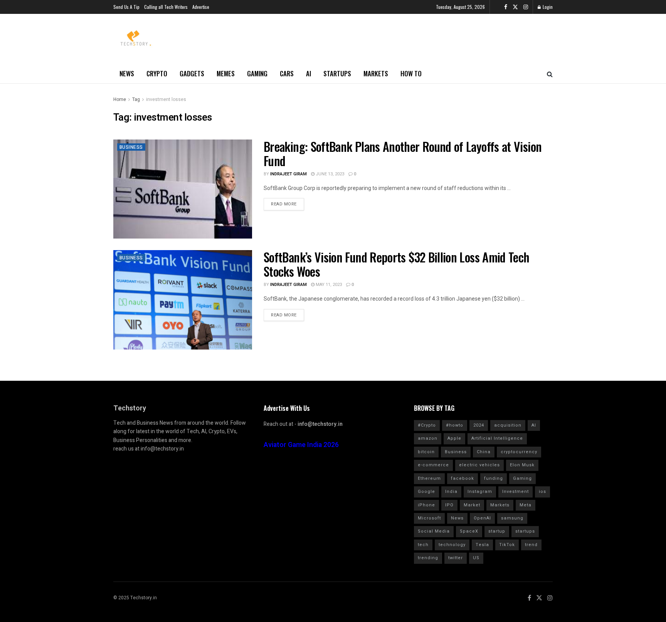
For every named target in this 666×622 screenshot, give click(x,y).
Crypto (156, 73)
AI (308, 73)
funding (493, 478)
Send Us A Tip (126, 6)
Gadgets (192, 73)
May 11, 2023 (328, 284)
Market (472, 505)
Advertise (200, 6)
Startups (337, 73)
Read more (284, 204)
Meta (525, 505)
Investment (515, 491)
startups (525, 531)
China (484, 452)
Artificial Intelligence (497, 438)
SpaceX (469, 531)
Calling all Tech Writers (166, 6)
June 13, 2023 (329, 174)
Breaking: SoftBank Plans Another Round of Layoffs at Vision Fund (403, 153)
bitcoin (426, 452)
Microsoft (429, 518)
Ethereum (429, 478)
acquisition (507, 425)
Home (119, 99)
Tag (136, 99)
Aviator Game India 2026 (301, 445)
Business (131, 147)
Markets (375, 73)
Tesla (482, 544)
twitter (455, 558)
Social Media (434, 531)
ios (542, 491)
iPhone (426, 505)
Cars (287, 73)
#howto (454, 425)
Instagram (480, 491)
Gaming (257, 73)
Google (426, 491)
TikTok (507, 544)
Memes (226, 73)
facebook (462, 478)
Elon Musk (522, 465)
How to (411, 73)
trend (531, 544)
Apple (454, 438)
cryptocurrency (519, 452)
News (126, 73)
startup (496, 531)
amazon (427, 438)
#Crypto (427, 425)
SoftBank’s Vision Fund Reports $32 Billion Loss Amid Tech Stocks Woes (397, 264)
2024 (478, 425)
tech (423, 544)
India (451, 491)
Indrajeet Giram (288, 174)
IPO (449, 505)
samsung (512, 518)
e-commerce (433, 465)
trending (428, 558)
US (476, 558)
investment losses (166, 99)
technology (452, 544)
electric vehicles (479, 465)
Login (547, 6)
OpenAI (482, 518)
